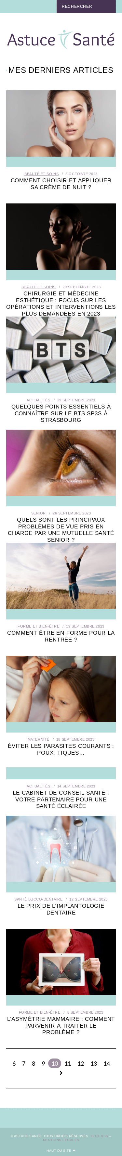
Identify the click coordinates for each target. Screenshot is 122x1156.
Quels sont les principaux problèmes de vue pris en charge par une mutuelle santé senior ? (61, 530)
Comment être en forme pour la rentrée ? (61, 636)
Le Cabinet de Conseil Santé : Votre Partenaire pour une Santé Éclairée (61, 799)
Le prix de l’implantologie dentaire (61, 909)
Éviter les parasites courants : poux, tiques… (61, 749)
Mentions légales (61, 1140)
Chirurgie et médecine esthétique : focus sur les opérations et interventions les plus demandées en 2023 (60, 304)
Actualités (38, 400)
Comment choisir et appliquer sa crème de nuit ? (61, 183)
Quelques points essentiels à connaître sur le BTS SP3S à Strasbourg (61, 413)
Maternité (38, 739)
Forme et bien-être (38, 626)
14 (106, 1063)
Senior (38, 513)
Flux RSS (99, 1136)
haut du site (60, 1150)
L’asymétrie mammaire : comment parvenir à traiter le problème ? (61, 1025)
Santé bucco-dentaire (38, 899)
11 (67, 1063)
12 (80, 1063)
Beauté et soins (41, 174)
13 (93, 1063)
